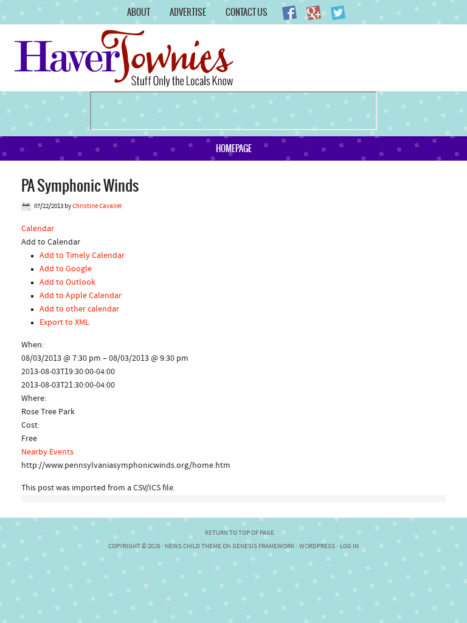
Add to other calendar (79, 309)
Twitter (338, 12)
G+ (313, 12)
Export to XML (64, 322)
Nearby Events (47, 452)
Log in (349, 546)
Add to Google (66, 269)
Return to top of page (239, 533)
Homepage (234, 148)
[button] (50, 242)
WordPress (317, 546)
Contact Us (247, 12)
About (138, 12)
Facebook (289, 12)
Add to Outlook (67, 282)
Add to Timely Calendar (82, 255)
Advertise (188, 12)
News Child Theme (193, 546)
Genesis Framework (263, 546)
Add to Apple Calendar (81, 296)
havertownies (141, 57)
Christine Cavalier (97, 206)
